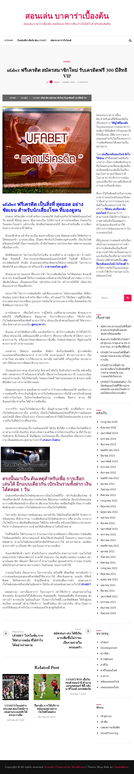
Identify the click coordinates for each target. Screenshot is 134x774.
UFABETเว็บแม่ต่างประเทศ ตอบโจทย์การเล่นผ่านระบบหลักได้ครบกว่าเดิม (15, 710)
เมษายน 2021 (108, 585)
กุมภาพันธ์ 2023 (109, 461)
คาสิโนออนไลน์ (108, 670)
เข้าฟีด (104, 721)
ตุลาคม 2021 (107, 551)
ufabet (67, 61)
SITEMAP (8, 40)
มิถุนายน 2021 (108, 573)
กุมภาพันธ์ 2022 (109, 528)
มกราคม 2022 (108, 534)
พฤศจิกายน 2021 (109, 545)
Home (13, 98)
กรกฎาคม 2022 (108, 500)
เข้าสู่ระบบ (106, 716)
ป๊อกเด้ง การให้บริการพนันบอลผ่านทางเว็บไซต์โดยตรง (46, 708)
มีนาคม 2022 (107, 523)
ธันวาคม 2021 (108, 540)
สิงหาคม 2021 (108, 562)
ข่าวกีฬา (104, 653)
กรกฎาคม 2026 (108, 421)
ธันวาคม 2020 (108, 607)
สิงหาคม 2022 (108, 495)
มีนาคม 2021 (107, 590)
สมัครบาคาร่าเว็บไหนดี (60, 40)
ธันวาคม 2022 (108, 472)
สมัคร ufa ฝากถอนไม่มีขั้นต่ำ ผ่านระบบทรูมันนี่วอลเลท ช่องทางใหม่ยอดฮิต (116, 330)
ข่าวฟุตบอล (106, 659)
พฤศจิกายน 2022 (109, 478)
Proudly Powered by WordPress (65, 767)
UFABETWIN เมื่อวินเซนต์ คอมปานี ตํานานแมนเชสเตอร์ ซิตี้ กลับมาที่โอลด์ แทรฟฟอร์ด (78, 684)
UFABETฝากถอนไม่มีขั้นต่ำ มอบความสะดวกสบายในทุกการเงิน (115, 356)
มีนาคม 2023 (107, 455)
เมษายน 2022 (108, 517)
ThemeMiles (121, 767)
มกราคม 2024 (108, 438)
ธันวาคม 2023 (108, 444)
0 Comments (82, 82)
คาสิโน (104, 664)
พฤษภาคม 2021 (109, 579)
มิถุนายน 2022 (108, 506)
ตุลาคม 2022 (107, 483)
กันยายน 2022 (108, 489)
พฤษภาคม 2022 (109, 511)
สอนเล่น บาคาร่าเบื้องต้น (67, 16)
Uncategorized (108, 647)
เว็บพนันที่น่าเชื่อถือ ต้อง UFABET (32, 40)
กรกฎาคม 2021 (108, 568)
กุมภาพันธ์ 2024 (109, 433)
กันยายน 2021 (108, 556)
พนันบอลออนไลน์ (109, 681)
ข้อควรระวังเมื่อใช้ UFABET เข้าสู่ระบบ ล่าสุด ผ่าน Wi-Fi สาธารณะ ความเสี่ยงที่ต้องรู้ (115, 343)
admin (56, 82)
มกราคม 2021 (108, 602)
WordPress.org (109, 733)
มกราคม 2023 (108, 466)
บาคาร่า (104, 676)
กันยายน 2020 (108, 613)
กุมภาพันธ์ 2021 (109, 596)
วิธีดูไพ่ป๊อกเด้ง (119, 122)
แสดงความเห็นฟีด (110, 727)
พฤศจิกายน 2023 (109, 450)
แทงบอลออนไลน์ (109, 687)
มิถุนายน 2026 (108, 427)
